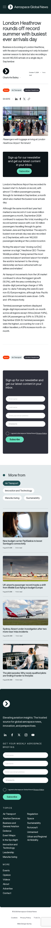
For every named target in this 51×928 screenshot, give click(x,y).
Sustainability (34, 823)
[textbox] (23, 424)
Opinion (7, 875)
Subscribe (24, 171)
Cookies (14, 917)
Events (6, 870)
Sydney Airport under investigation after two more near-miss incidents (25, 630)
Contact (7, 893)
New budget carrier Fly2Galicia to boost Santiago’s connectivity (22, 542)
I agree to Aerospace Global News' (29, 433)
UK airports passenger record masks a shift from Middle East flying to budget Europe (24, 586)
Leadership (8, 852)
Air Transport (16, 90)
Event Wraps (9, 835)
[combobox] (25, 424)
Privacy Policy (41, 433)
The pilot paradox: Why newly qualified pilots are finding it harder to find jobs (24, 674)
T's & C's (37, 917)
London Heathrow (32, 90)
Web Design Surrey (24, 923)
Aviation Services (11, 818)
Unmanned (32, 832)
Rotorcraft (32, 827)
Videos (6, 879)
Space (30, 818)
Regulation (32, 813)
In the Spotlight (10, 839)
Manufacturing (10, 856)
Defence (7, 830)
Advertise (8, 888)
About (6, 884)
